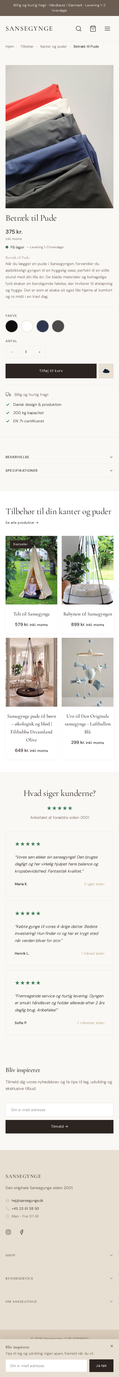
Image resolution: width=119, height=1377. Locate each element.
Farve (11, 316)
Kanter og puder (53, 46)
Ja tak (101, 1365)
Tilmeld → (59, 1126)
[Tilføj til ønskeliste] (106, 371)
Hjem (10, 46)
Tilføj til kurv (51, 370)
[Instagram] (8, 1232)
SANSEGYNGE (29, 29)
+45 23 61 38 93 (25, 1208)
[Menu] (107, 29)
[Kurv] (93, 29)
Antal (11, 341)
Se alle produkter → (22, 522)
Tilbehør (27, 46)
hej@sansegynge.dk (27, 1200)
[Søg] (79, 29)
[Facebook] (21, 1232)
